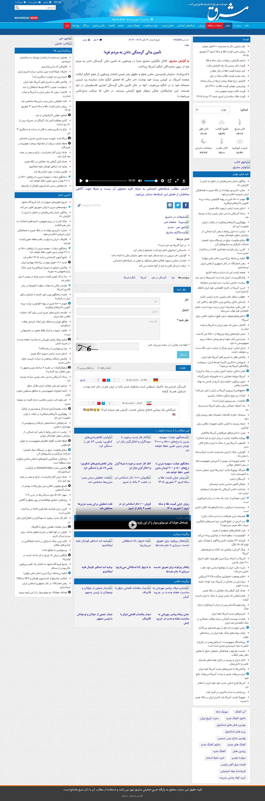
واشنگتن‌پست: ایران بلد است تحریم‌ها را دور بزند (220, 278)
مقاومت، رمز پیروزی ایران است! (228, 401)
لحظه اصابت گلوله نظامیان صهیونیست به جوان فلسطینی (45, 443)
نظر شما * (182, 320)
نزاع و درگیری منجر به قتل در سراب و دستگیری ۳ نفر (43, 131)
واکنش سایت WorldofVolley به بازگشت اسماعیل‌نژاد (47, 470)
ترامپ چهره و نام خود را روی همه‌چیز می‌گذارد (221, 628)
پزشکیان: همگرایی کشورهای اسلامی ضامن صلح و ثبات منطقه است (43, 461)
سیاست (237, 25)
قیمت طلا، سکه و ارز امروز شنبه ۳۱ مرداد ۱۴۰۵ (220, 96)
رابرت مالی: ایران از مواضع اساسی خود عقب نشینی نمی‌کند (225, 570)
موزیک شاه (222, 712)
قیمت (245, 39)
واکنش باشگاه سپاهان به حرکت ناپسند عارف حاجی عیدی (45, 361)
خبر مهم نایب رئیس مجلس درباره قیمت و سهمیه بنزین (43, 402)
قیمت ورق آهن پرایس (233, 764)
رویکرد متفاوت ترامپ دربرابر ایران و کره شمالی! (220, 438)
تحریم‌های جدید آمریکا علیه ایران (228, 614)
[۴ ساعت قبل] (94, 447)
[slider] (106, 181)
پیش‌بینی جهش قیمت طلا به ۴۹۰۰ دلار (225, 86)
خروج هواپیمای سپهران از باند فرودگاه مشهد (44, 202)
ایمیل (185, 310)
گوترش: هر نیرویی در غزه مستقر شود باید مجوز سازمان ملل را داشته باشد (148, 255)
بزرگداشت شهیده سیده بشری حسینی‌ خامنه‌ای (43, 138)
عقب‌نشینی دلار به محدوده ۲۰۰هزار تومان (223, 46)
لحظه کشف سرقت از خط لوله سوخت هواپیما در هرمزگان (44, 145)
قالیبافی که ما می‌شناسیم (54, 67)
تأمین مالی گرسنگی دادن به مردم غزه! (132, 52)
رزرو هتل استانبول (235, 731)
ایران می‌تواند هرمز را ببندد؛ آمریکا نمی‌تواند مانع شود (222, 676)
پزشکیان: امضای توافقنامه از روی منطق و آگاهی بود (44, 502)
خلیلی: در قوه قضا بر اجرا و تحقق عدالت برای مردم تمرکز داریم (45, 534)
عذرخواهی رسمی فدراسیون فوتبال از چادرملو (44, 186)
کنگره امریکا (129, 278)
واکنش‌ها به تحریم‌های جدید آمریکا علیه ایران (222, 669)
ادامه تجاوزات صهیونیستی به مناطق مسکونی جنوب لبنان (43, 393)
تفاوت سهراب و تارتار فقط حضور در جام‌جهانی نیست (45, 332)
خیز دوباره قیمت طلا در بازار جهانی (227, 71)
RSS (56, 2)
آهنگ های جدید (237, 744)
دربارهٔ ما (19, 2)
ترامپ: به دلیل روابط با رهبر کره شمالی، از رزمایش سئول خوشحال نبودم (225, 233)
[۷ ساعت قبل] (94, 551)
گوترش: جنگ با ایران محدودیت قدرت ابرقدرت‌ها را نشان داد (222, 454)
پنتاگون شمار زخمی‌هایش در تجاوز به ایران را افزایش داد (224, 183)
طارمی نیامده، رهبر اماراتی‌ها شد (50, 172)
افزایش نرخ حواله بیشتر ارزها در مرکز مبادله (222, 81)
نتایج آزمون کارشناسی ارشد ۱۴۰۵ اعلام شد (45, 257)
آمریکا (143, 278)
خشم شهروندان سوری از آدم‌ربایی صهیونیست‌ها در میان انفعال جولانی (222, 463)
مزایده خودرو (239, 758)
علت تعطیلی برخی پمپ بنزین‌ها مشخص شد (44, 101)
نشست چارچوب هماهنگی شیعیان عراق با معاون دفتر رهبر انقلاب (222, 653)
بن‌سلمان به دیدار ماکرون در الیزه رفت (225, 692)
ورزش (201, 25)
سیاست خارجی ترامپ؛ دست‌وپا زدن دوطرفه (222, 283)
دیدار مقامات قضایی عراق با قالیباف (135, 616)
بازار (67, 25)
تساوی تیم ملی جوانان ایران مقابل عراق (47, 386)
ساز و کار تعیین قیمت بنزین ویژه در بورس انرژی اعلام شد (44, 278)
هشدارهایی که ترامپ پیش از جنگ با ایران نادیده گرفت (222, 598)
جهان (227, 25)
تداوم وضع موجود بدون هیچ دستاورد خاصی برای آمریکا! (222, 318)
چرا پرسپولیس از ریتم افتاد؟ (53, 348)
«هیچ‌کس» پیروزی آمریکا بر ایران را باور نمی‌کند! (220, 390)
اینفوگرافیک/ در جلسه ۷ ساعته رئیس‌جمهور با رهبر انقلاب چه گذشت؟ (45, 370)
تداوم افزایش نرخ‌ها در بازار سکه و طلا (225, 60)
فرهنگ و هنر (133, 25)
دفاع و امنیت (167, 25)
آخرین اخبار (64, 195)
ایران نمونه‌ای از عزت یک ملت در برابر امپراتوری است (223, 500)
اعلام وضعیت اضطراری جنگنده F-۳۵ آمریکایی (221, 577)
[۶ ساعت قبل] (171, 488)
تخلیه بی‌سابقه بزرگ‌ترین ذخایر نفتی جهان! (223, 258)
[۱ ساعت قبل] (171, 598)
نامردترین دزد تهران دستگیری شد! (49, 77)
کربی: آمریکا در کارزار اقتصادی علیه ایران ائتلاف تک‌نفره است (223, 290)
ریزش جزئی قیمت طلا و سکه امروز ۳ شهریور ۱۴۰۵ (224, 53)
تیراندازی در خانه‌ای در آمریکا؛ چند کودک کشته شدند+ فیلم (223, 584)
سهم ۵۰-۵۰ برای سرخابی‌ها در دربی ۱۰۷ (46, 495)
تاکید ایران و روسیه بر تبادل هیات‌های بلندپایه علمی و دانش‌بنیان (224, 662)
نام (186, 300)
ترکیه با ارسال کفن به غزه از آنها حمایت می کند (162, 266)
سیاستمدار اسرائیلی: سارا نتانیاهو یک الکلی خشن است (222, 509)
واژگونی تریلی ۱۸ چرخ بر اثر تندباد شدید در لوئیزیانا (46, 557)
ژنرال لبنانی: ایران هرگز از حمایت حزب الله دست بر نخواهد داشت (222, 350)
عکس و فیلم (99, 25)
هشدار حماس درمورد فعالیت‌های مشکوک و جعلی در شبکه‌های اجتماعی (149, 261)
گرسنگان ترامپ (237, 479)
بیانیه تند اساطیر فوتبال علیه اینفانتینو (97, 569)
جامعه (121, 25)
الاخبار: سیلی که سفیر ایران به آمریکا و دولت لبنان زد (224, 327)
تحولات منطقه (215, 25)
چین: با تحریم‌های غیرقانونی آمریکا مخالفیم (223, 433)
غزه (173, 278)
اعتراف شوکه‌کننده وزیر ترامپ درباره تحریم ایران (42, 72)
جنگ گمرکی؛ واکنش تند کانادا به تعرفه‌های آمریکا (225, 552)
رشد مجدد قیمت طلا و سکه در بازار (227, 76)
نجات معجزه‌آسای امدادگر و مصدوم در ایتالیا (44, 409)
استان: (244, 110)
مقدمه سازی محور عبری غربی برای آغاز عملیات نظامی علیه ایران (45, 314)
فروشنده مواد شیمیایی (233, 771)
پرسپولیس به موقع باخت (54, 550)
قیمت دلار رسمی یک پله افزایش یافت (226, 66)
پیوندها (76, 25)
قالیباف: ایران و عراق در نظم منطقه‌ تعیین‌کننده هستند (44, 241)
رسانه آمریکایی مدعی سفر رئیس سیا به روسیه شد (223, 215)
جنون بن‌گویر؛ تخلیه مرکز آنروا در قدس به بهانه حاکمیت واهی (223, 383)
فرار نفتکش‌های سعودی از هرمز (228, 530)
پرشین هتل (239, 751)
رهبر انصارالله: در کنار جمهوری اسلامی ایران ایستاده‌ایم (225, 265)
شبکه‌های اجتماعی (186, 25)
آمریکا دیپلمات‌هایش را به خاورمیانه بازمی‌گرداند (221, 376)
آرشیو (46, 2)
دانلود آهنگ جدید (236, 718)
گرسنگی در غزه (159, 278)
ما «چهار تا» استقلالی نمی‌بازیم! (133, 567)
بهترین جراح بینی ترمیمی (232, 738)
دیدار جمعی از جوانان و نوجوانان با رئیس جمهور (94, 616)
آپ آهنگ (240, 712)
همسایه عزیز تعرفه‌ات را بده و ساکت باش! (223, 516)
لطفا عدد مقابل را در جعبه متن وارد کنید (168, 345)
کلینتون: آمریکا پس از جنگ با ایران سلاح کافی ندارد (224, 445)
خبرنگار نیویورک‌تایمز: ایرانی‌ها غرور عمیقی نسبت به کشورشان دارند (222, 472)
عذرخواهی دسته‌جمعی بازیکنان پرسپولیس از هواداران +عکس (46, 425)
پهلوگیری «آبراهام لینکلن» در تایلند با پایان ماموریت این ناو (225, 224)
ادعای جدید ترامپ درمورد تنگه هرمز (227, 208)
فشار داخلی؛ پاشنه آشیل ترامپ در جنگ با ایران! (220, 371)
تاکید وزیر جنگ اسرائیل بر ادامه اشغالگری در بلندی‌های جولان (45, 543)
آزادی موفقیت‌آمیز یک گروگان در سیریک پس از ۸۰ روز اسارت (44, 122)
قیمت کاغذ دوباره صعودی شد (230, 91)
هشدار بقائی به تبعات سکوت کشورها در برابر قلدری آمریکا (45, 288)
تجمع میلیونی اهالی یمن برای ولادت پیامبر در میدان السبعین (46, 488)
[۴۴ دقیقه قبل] (171, 447)
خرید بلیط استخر (215, 758)
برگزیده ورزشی (181, 534)
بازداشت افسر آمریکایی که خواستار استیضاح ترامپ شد (225, 491)
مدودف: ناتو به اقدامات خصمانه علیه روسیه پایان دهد (222, 417)
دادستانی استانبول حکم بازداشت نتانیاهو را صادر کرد (159, 250)
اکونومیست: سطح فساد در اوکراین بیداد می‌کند (221, 535)
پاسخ (82, 380)
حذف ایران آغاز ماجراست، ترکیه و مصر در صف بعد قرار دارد (44, 154)
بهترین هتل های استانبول (231, 725)
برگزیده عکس (181, 581)
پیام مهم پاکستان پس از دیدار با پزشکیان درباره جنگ (223, 607)
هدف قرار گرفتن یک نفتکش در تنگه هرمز (224, 591)
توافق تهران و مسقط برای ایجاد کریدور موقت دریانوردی (46, 324)
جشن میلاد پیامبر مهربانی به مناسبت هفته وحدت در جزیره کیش (173, 618)
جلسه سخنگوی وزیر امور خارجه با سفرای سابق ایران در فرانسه (45, 296)
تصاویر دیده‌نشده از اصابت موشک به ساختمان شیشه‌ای (45, 59)
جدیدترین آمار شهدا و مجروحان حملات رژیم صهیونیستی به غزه (224, 341)
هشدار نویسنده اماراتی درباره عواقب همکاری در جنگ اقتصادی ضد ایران (223, 621)
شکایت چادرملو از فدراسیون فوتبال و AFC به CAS (42, 578)
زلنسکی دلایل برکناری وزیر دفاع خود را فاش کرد (221, 302)
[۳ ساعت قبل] (132, 447)
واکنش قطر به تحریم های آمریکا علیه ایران (223, 357)
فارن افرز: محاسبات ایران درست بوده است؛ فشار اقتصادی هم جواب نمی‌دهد (222, 309)
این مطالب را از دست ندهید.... (172, 430)
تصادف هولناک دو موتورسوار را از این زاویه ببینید (158, 522)
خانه (247, 25)
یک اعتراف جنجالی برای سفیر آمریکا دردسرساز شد (223, 408)
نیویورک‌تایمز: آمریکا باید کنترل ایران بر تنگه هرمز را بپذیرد (222, 699)
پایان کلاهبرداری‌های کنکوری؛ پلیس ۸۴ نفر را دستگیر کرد (96, 465)
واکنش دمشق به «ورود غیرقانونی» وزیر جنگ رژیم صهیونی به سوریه (45, 270)
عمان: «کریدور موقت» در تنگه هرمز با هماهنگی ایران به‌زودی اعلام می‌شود (222, 192)
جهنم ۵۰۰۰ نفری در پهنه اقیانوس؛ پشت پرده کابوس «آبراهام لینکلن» (224, 201)
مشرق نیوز (219, 10)
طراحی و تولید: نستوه (132, 796)
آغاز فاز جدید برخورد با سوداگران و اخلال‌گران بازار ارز (133, 465)
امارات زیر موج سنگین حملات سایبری (226, 396)
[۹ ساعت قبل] (94, 488)
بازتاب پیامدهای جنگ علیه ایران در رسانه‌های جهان (224, 635)
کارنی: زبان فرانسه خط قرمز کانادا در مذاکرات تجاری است (224, 251)
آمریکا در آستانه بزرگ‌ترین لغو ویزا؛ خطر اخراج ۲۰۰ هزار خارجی (223, 560)
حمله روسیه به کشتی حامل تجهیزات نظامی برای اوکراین (223, 426)
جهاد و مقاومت (150, 25)
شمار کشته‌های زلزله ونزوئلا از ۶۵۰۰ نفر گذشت (220, 334)
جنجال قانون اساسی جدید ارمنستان (227, 484)
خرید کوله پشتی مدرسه (233, 778)
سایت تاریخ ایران (209, 718)
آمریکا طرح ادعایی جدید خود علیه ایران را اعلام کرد (223, 685)
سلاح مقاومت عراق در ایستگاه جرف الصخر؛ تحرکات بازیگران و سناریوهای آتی (225, 242)
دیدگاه (86, 25)
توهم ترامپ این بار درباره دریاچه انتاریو (225, 272)
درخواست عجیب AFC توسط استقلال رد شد (45, 87)
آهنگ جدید (219, 751)
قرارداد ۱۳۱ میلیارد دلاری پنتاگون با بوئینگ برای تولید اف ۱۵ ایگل (223, 542)
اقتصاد (111, 25)
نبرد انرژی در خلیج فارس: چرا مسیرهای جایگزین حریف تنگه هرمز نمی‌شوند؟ (222, 523)
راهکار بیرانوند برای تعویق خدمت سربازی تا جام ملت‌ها (171, 569)
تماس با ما (33, 2)
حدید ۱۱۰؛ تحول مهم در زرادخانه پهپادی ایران (44, 262)
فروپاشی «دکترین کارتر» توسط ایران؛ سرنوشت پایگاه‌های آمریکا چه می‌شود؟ (223, 364)
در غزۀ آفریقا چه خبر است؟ (172, 245)
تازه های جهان (241, 174)
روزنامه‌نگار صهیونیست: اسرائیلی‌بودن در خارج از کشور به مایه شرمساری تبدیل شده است (223, 644)
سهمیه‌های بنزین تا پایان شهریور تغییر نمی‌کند (43, 207)
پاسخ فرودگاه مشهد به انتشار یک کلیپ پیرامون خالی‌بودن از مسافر (44, 566)
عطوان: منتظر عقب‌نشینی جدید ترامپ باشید (222, 297)
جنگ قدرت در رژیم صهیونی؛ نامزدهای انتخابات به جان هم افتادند (43, 223)
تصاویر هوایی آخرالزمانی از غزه (51, 115)
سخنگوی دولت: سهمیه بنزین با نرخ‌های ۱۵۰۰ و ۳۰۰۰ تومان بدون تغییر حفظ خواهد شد (172, 468)
